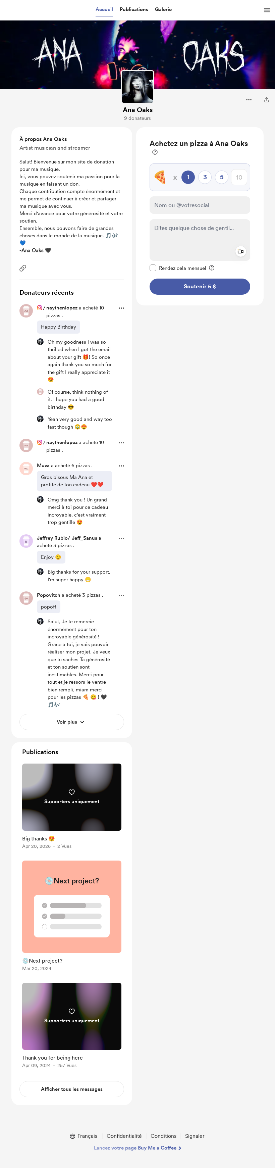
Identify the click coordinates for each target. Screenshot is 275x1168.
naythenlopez (61, 308)
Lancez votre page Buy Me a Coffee (135, 1148)
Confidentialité (124, 1136)
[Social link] (22, 268)
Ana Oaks (138, 110)
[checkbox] (178, 267)
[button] (104, 9)
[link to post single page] (71, 807)
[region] (200, 216)
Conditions (163, 1136)
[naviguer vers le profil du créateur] (137, 87)
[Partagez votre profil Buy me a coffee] (267, 99)
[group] (71, 807)
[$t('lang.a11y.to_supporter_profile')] (40, 342)
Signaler (195, 1136)
